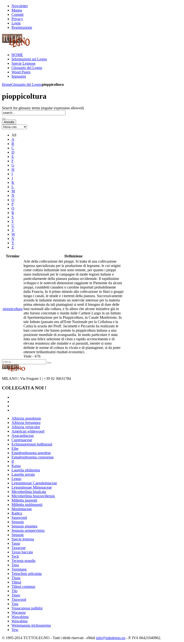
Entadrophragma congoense (33, 457)
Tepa (15, 565)
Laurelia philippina (26, 470)
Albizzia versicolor (26, 427)
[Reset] (49, 363)
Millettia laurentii (24, 500)
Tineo (16, 595)
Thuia (16, 578)
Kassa (16, 466)
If (13, 461)
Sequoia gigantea (24, 526)
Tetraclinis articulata (27, 574)
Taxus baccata (22, 552)
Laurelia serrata (23, 474)
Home (6, 84)
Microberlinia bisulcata (29, 492)
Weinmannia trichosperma (31, 625)
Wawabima (20, 617)
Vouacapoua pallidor (27, 608)
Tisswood (19, 599)
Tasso (16, 543)
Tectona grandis (23, 561)
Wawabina (20, 621)
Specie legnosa (23, 539)
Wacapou (19, 612)
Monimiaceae (22, 509)
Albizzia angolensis (26, 418)
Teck (15, 556)
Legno (16, 479)
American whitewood (28, 431)
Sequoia (18, 522)
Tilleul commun (23, 586)
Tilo (14, 591)
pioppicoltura (13, 309)
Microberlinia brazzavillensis (33, 496)
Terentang (19, 569)
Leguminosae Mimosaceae (32, 487)
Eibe (15, 448)
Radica (17, 513)
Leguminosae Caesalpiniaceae (34, 483)
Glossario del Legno (26, 84)
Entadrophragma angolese (31, 453)
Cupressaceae (22, 440)
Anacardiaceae (23, 436)
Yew (15, 630)
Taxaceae (19, 548)
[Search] (4, 118)
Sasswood (19, 517)
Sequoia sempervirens (28, 530)
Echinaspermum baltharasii (32, 444)
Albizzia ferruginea (26, 423)
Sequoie (18, 535)
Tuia (15, 604)
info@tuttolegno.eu (110, 638)
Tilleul (16, 582)
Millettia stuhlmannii (27, 505)
